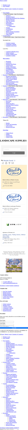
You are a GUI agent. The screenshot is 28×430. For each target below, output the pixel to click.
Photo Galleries (6, 58)
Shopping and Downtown (12, 95)
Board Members (10, 23)
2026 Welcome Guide (11, 114)
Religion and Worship (11, 110)
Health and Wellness (11, 107)
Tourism (5, 383)
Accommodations (10, 87)
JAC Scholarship (10, 33)
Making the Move (10, 103)
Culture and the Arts (10, 96)
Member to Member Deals (12, 81)
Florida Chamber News (11, 371)
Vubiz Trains (9, 34)
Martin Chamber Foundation (12, 31)
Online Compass (10, 370)
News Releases (16, 251)
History (7, 98)
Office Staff (8, 22)
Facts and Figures (10, 83)
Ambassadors (12, 26)
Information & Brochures (19, 253)
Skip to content (3, 0)
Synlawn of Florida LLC (9, 232)
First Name (2, 320)
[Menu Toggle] (0, 10)
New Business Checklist (11, 84)
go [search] (14, 153)
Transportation (9, 111)
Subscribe (14, 327)
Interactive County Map (11, 92)
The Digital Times (10, 115)
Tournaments (12, 419)
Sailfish (10, 418)
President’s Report (10, 17)
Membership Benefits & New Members (15, 18)
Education (8, 106)
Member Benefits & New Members (14, 344)
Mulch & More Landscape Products (12, 206)
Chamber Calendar (10, 363)
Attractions (8, 91)
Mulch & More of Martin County (11, 179)
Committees (9, 25)
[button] (2, 160)
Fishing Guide (12, 421)
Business (5, 373)
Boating (8, 414)
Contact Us (8, 30)
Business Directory (7, 251)
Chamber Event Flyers (11, 369)
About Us (8, 15)
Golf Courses (9, 423)
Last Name (2, 323)
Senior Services (9, 109)
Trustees (8, 27)
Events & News (6, 362)
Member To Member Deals (15, 252)
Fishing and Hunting (11, 415)
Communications (10, 113)
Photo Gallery (9, 366)
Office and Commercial (11, 77)
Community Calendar (11, 365)
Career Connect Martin (11, 79)
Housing (8, 102)
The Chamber (6, 340)
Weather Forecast (10, 94)
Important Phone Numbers (12, 105)
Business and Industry (11, 76)
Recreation (5, 413)
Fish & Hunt (5, 130)
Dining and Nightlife (11, 88)
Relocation (5, 397)
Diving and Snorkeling (11, 422)
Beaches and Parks (10, 90)
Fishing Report (12, 417)
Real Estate (8, 101)
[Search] (18, 429)
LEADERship (9, 29)
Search (1, 429)
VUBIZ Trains (9, 361)
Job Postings (9, 80)
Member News (9, 367)
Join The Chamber (10, 21)
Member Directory (10, 19)
